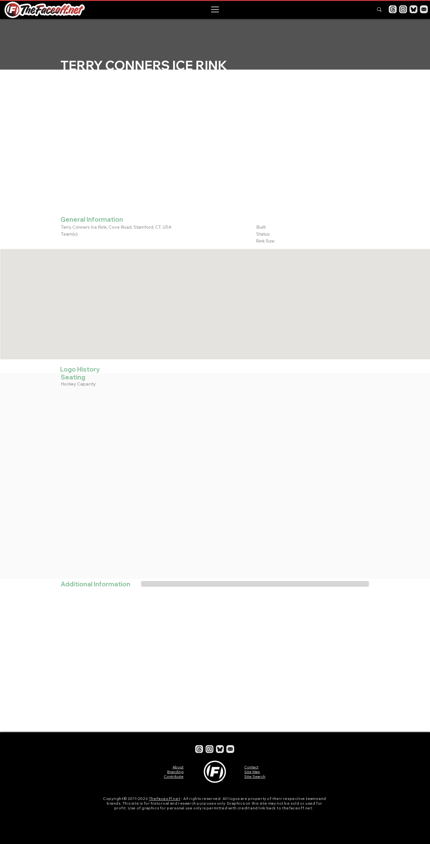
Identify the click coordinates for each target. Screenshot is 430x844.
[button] (214, 9)
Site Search (254, 776)
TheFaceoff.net (164, 798)
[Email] (424, 9)
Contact (251, 767)
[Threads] (393, 9)
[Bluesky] (413, 9)
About (178, 767)
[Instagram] (403, 9)
